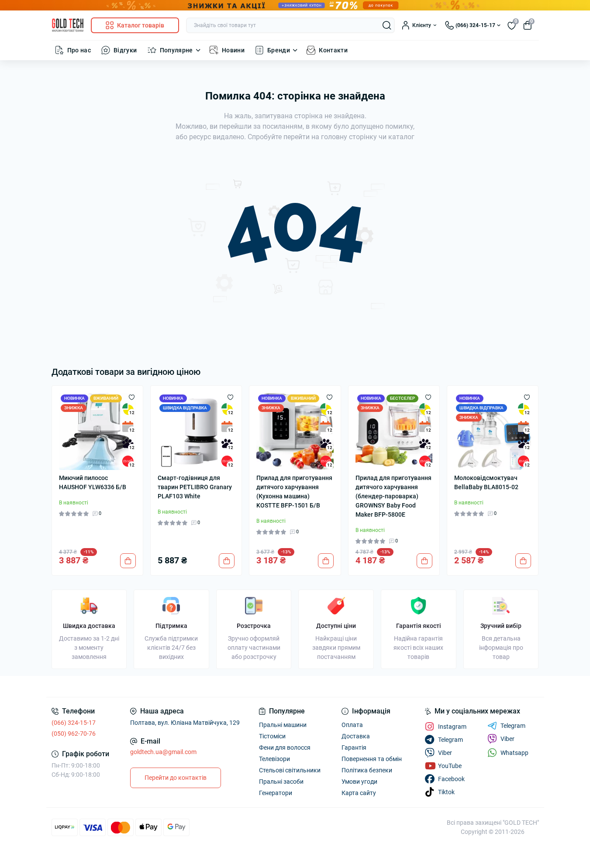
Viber (507, 738)
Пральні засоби (281, 781)
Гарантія (354, 747)
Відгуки (125, 50)
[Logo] (68, 25)
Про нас (79, 50)
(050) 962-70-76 (74, 733)
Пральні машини (283, 724)
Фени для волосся (285, 747)
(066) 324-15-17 (74, 722)
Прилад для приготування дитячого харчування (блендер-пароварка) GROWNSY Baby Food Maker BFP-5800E (393, 496)
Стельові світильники (290, 770)
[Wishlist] (131, 397)
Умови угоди (359, 781)
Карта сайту (359, 792)
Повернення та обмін (372, 758)
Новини (233, 50)
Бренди (278, 50)
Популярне (176, 50)
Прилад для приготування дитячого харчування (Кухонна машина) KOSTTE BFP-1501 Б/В (294, 491)
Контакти (333, 50)
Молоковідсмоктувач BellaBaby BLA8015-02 (486, 482)
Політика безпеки (367, 770)
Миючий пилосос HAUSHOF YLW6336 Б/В (92, 482)
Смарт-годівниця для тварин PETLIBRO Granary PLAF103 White (195, 487)
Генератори (275, 792)
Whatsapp (514, 752)
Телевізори (274, 758)
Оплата (352, 724)
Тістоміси (272, 736)
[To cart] (128, 560)
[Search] (387, 25)
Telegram (512, 725)
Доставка (356, 736)
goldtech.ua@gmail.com (163, 751)
